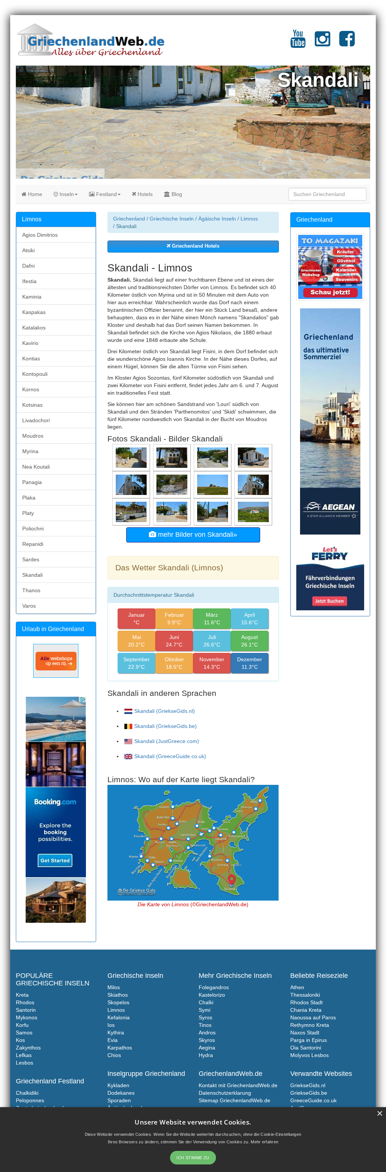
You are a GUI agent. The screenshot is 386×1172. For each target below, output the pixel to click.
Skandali (32, 575)
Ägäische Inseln (217, 219)
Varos (29, 606)
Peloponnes (30, 1100)
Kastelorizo (212, 995)
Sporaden (119, 1100)
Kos (20, 1040)
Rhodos (25, 1002)
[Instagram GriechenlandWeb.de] (322, 43)
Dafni (28, 266)
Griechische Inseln (172, 219)
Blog (176, 194)
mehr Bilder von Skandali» (196, 534)
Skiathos (117, 995)
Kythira (115, 1033)
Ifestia (29, 281)
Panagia (32, 482)
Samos (24, 1033)
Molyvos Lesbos (309, 1055)
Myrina (30, 451)
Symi (204, 1010)
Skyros (207, 1040)
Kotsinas (32, 405)
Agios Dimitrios (40, 235)
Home (34, 194)
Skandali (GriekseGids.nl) (164, 711)
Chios (114, 1055)
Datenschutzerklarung (225, 1093)
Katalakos (34, 328)
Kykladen (118, 1085)
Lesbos (24, 1063)
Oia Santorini (305, 1048)
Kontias (31, 358)
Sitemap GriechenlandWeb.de (234, 1100)
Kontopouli (34, 374)
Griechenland (129, 219)
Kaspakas (34, 312)
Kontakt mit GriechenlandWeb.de (238, 1085)
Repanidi (32, 544)
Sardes (30, 559)
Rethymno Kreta (309, 1025)
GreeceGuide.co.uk (313, 1100)
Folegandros (214, 987)
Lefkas (24, 1055)
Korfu (22, 1025)
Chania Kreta (306, 1010)
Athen (297, 987)
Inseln (66, 194)
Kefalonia (118, 1017)
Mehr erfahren (264, 1142)
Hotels (144, 194)
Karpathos (119, 1048)
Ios (111, 1025)
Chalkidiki (27, 1093)
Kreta (22, 995)
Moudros (32, 436)
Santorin (26, 1010)
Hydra (206, 1055)
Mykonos (26, 1017)
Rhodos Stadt (306, 1002)
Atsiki (28, 250)
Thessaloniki (305, 995)
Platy (28, 513)
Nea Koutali (36, 467)
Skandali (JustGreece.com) (166, 741)
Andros (207, 1033)
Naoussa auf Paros (313, 1017)
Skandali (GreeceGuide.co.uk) (170, 756)
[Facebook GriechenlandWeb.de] (347, 43)
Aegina (207, 1048)
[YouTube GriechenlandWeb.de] (298, 43)
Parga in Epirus (308, 1040)
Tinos (205, 1025)
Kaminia (31, 297)
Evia (112, 1040)
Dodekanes (121, 1093)
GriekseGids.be (308, 1093)
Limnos (249, 219)
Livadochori (36, 420)
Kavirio (30, 343)
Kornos (30, 389)
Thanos (31, 590)
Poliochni (33, 528)
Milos (113, 987)
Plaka (28, 498)
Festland (106, 194)
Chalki (206, 1002)
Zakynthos (28, 1048)
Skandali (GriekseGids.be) (165, 726)
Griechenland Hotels (194, 246)
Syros (205, 1017)
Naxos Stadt (304, 1033)
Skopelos (118, 1002)
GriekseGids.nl (307, 1085)
